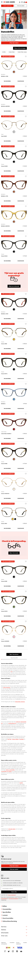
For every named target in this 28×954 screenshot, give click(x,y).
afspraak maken (11, 829)
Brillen (4, 906)
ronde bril (18, 722)
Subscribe (14, 892)
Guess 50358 (4, 166)
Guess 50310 (4, 611)
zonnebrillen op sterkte (6, 771)
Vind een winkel (20, 6)
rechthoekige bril (12, 723)
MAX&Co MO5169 (5, 226)
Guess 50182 (4, 463)
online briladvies (6, 687)
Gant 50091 (4, 136)
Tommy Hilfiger (15, 739)
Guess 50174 (4, 373)
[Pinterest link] (17, 951)
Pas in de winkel (7, 81)
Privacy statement (12, 895)
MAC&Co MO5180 (5, 106)
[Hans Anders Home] (10, 2)
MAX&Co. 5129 (4, 314)
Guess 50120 (4, 256)
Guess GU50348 (5, 493)
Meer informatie (14, 553)
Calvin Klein (12, 52)
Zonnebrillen (6, 909)
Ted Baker (21, 739)
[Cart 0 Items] (24, 2)
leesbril (21, 783)
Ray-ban (9, 739)
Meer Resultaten (14, 654)
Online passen (20, 81)
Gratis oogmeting (7, 6)
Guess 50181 (4, 581)
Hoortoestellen (7, 918)
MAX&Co (3, 403)
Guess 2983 (4, 344)
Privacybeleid (4, 898)
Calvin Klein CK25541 (6, 433)
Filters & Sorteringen (20, 48)
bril (11, 671)
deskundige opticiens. (20, 701)
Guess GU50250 (5, 641)
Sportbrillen (6, 912)
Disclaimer (12, 942)
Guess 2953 (4, 523)
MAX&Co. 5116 (4, 196)
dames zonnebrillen (10, 770)
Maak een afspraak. (14, 286)
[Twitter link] (9, 951)
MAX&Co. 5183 (4, 76)
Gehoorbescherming (9, 921)
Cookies (25, 942)
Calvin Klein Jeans (22, 52)
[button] (20, 2)
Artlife (4, 52)
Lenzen (4, 915)
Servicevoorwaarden (13, 898)
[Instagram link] (13, 951)
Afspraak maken (14, 43)
